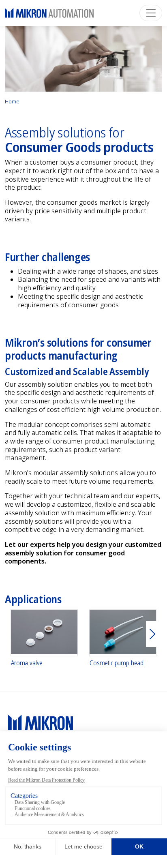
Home (12, 101)
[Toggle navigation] (150, 13)
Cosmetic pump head (116, 663)
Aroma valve (27, 663)
